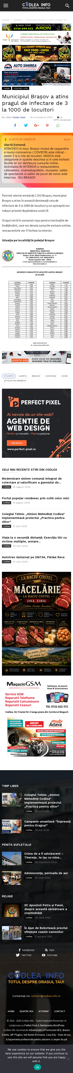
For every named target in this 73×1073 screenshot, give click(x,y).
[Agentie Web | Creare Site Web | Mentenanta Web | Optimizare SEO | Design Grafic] (36, 367)
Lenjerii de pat (60, 1039)
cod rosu (51, 376)
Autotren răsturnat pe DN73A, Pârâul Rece (33, 557)
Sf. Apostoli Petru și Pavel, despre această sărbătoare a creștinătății (45, 909)
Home (11, 1011)
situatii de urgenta (15, 381)
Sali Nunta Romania (34, 1034)
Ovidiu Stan (19, 117)
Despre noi (26, 1011)
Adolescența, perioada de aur (46, 873)
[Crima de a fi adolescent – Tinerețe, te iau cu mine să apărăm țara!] (11, 858)
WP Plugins (16, 1034)
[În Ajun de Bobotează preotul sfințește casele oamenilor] (11, 933)
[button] (67, 5)
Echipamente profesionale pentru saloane (28, 1039)
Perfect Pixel (30, 1025)
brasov (36, 376)
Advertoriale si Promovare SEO (45, 1030)
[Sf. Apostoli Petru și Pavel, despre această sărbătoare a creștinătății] (11, 910)
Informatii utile (21, 88)
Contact (59, 1011)
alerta (23, 376)
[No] (68, 1059)
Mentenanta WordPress (52, 1025)
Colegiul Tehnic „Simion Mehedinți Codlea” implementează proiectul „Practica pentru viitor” (33, 518)
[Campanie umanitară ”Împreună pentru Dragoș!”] (11, 826)
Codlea (7, 88)
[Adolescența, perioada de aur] (11, 878)
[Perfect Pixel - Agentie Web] (36, 456)
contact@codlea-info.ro (46, 996)
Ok (37, 1067)
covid (64, 376)
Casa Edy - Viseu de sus (58, 1034)
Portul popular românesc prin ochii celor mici (35, 498)
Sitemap (44, 1011)
